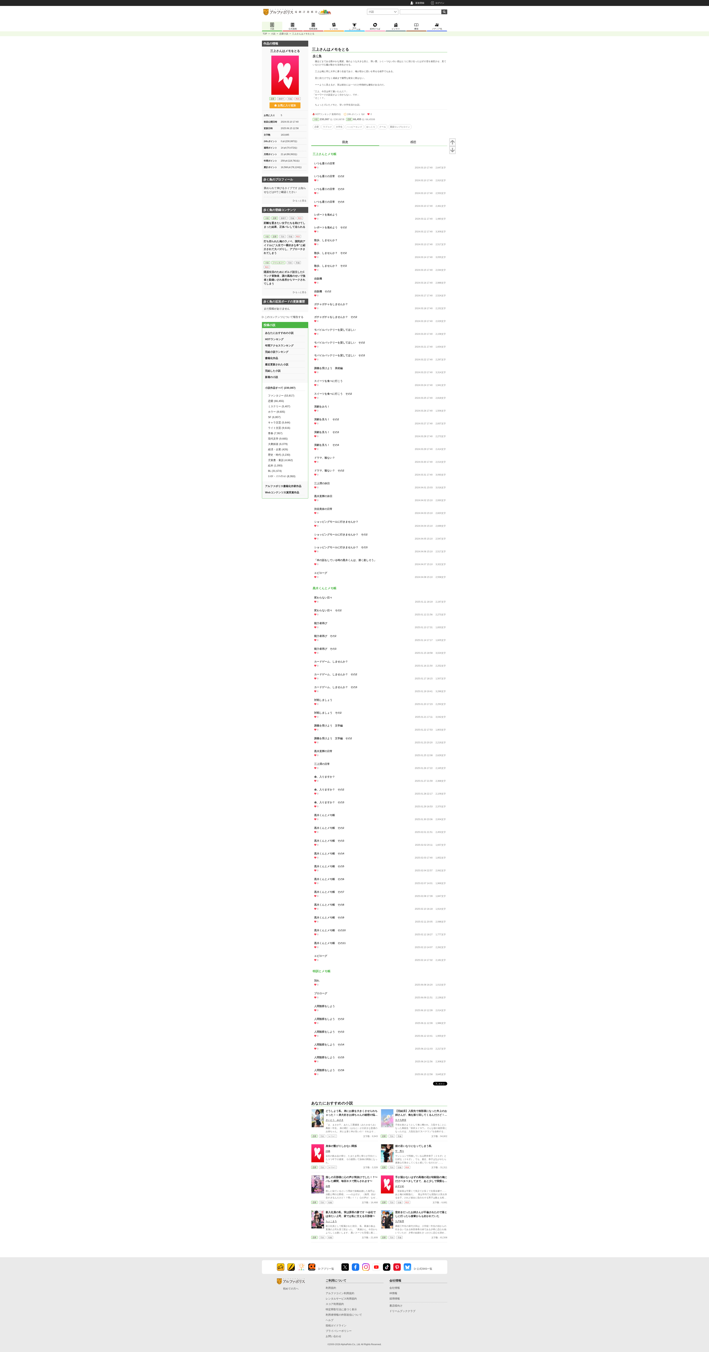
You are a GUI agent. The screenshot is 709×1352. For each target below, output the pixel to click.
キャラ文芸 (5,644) (279, 422)
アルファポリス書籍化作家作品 (283, 486)
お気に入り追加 (287, 105)
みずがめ (399, 1186)
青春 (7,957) (275, 433)
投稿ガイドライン (336, 1325)
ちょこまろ (331, 1221)
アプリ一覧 (327, 1268)
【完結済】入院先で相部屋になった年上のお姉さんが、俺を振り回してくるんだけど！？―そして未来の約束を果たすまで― (421, 1114)
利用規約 (331, 1287)
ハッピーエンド (354, 127)
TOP (265, 33)
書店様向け (395, 1305)
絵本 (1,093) (275, 465)
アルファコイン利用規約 (340, 1293)
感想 (413, 142)
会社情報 (394, 1287)
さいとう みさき (334, 1120)
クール (382, 127)
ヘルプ (329, 1320)
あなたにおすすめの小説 (279, 332)
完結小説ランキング (276, 351)
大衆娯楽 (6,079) (278, 444)
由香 (328, 1186)
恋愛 (349, 119)
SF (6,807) (274, 417)
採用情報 (394, 1298)
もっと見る (300, 200)
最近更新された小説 (276, 364)
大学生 (339, 127)
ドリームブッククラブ (402, 1311)
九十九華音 (400, 1120)
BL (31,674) (275, 470)
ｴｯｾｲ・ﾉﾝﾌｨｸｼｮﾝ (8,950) (281, 476)
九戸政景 (399, 1221)
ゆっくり (370, 127)
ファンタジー (278, 263)
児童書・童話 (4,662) (280, 460)
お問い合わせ (333, 1336)
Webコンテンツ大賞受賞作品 (282, 492)
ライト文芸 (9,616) (279, 427)
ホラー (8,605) (276, 411)
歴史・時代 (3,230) (279, 454)
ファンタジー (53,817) (281, 395)
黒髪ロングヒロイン (400, 127)
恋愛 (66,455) (276, 400)
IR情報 (393, 1293)
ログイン (439, 3)
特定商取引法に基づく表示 (341, 1309)
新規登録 (419, 3)
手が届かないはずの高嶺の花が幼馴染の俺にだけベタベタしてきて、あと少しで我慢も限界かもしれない (421, 1181)
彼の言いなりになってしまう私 (413, 1145)
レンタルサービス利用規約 (341, 1298)
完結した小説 (273, 370)
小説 (273, 33)
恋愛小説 (283, 33)
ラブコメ (327, 127)
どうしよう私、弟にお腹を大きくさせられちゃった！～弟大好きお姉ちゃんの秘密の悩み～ (352, 1114)
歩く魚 (317, 55)
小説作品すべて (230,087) (280, 387)
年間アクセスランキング (279, 345)
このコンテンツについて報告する (284, 316)
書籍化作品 (271, 358)
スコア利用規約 (335, 1303)
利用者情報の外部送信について (344, 1314)
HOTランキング (274, 339)
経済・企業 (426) (278, 449)
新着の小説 (271, 377)
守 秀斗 (399, 1151)
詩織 (328, 1151)
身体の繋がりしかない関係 (341, 1145)
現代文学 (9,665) (278, 438)
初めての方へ (291, 1288)
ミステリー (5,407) (279, 406)
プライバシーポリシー (339, 1330)
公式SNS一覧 (424, 1268)
